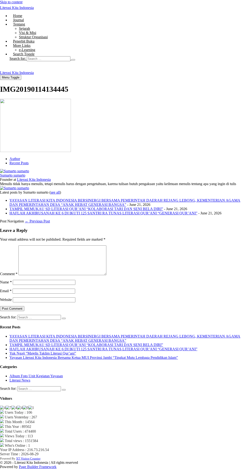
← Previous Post (37, 221)
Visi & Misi (27, 33)
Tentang (19, 24)
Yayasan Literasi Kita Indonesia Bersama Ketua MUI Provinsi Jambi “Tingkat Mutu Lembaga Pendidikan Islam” (93, 358)
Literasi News (19, 380)
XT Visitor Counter (28, 458)
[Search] (73, 60)
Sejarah (24, 28)
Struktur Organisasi (33, 37)
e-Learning (27, 50)
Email (6, 291)
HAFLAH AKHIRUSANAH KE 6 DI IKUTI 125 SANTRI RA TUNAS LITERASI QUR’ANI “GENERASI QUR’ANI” (103, 213)
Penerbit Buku (24, 41)
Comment (8, 274)
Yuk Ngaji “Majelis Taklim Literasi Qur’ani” (42, 353)
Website (6, 300)
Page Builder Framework (37, 467)
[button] (125, 58)
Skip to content (11, 2)
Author (14, 159)
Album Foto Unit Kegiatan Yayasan (36, 376)
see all (55, 192)
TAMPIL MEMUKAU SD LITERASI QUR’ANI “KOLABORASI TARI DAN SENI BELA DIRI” (86, 209)
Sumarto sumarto (12, 175)
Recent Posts (19, 163)
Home (17, 16)
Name (6, 282)
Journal (18, 20)
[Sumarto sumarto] (14, 171)
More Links (21, 45)
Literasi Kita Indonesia (17, 8)
